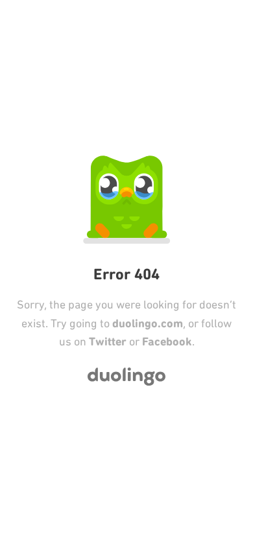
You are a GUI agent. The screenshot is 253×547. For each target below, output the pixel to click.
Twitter (107, 341)
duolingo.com (147, 323)
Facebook (167, 341)
